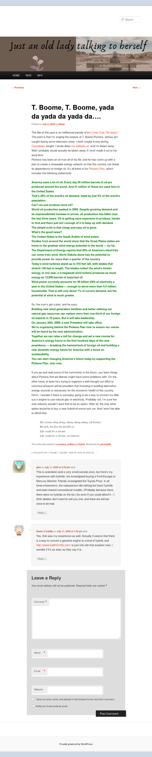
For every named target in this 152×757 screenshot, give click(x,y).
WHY (40, 75)
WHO (28, 75)
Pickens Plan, (96, 168)
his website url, (81, 146)
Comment (40, 602)
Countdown (39, 146)
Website (38, 689)
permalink (105, 444)
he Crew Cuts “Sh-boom (102, 132)
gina (38, 467)
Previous (17, 87)
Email (39, 671)
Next (137, 87)
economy (61, 444)
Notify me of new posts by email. (52, 706)
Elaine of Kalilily (44, 531)
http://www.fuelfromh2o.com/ (53, 545)
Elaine (61, 124)
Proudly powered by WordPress (76, 744)
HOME (16, 75)
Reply (42, 512)
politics (71, 444)
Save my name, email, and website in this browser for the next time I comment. (75, 699)
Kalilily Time (27, 19)
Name (39, 653)
